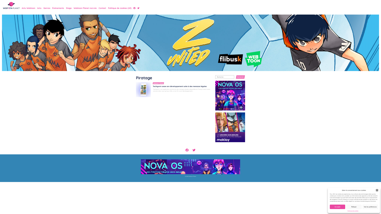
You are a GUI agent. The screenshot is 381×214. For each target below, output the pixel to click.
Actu (39, 8)
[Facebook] (134, 8)
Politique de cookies (352, 211)
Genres (46, 8)
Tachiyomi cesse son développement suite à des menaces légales (180, 86)
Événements (58, 8)
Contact (102, 8)
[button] (377, 190)
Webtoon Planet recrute (85, 8)
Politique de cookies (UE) (119, 8)
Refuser (353, 207)
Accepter (337, 207)
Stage (69, 8)
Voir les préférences (370, 207)
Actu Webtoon (28, 8)
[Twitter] (138, 8)
